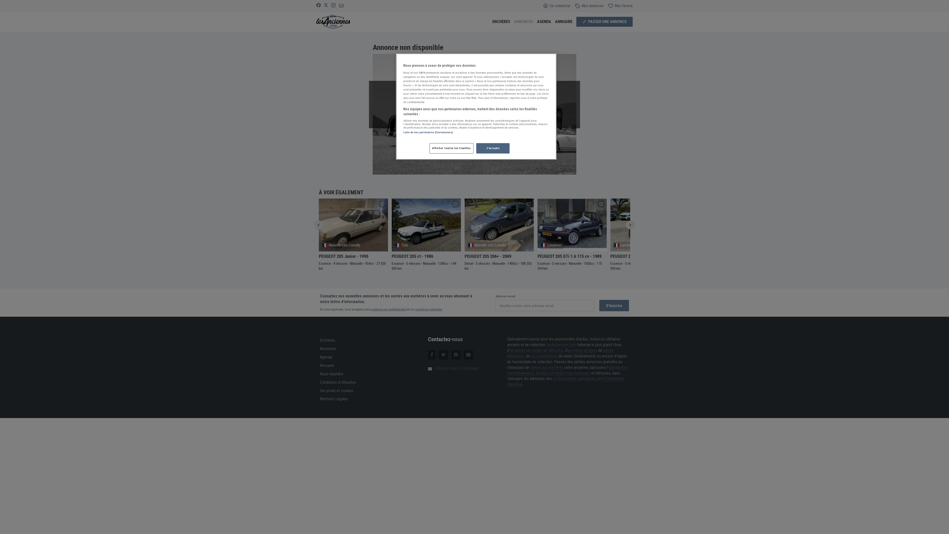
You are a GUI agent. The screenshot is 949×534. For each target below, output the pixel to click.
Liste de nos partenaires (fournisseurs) (428, 132)
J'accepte (492, 148)
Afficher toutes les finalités (451, 148)
